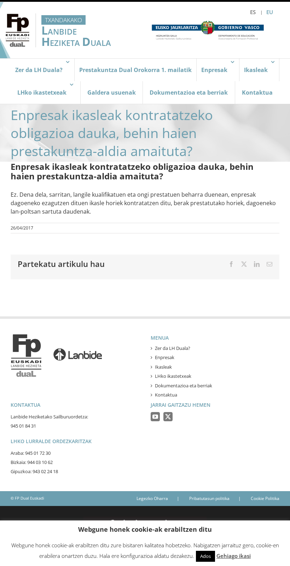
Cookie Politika (265, 498)
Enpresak (164, 357)
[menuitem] (252, 12)
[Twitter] (168, 416)
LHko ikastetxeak (173, 376)
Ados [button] (205, 556)
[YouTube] (155, 416)
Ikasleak (163, 367)
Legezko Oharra (152, 498)
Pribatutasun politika (209, 498)
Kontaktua (166, 395)
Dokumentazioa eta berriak (183, 385)
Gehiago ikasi (233, 555)
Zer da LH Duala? (172, 348)
